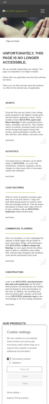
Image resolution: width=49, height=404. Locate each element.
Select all (24, 369)
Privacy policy (21, 398)
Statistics (16, 363)
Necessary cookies (21, 359)
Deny (25, 376)
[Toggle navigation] (42, 11)
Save (25, 383)
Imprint (10, 398)
